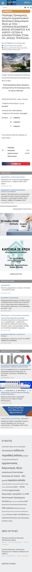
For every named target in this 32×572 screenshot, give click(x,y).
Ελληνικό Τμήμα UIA (13, 514)
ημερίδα (4, 480)
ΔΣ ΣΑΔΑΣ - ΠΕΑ (18, 476)
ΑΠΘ (27, 494)
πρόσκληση (9, 487)
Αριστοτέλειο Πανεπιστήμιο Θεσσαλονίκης (14, 504)
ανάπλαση (21, 501)
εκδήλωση (19, 450)
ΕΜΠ (26, 501)
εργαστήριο (22, 446)
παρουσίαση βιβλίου (7, 484)
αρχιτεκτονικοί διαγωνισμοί (18, 484)
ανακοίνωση (7, 472)
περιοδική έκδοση (12, 455)
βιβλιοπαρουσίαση (14, 501)
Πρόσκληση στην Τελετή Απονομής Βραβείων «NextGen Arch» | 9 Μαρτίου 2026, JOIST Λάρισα (15, 181)
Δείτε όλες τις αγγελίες (9, 563)
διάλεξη (23, 514)
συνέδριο (25, 456)
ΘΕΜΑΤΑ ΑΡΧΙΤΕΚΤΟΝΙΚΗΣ (10, 351)
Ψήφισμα (11, 446)
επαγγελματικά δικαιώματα (10, 459)
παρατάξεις (5, 446)
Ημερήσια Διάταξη (16, 480)
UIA (3, 508)
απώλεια (17, 508)
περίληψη (4, 514)
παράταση (10, 508)
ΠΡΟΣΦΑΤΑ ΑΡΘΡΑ (7, 281)
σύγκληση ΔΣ (7, 518)
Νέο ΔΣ (28, 514)
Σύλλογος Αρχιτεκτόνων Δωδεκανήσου (19, 511)
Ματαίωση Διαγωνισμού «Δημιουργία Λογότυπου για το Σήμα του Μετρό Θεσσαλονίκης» (12, 399)
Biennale (16, 446)
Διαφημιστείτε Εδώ (16, 274)
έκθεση (10, 521)
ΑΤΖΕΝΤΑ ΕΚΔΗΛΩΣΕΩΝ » (9, 206)
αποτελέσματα (7, 451)
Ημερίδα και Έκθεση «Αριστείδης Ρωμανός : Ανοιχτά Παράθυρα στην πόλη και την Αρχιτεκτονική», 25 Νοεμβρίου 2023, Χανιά (15, 423)
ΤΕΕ (23, 494)
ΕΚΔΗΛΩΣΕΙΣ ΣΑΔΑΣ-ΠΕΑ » (22, 209)
